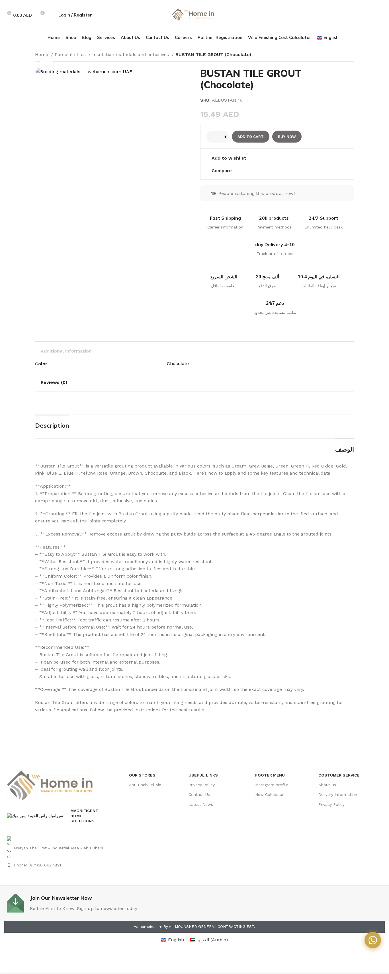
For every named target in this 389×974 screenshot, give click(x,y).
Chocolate (178, 363)
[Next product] (351, 55)
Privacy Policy (202, 785)
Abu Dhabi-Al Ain (145, 785)
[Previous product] (340, 55)
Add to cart (251, 137)
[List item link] (56, 848)
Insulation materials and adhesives (131, 54)
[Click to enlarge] (46, 64)
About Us (327, 785)
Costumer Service (339, 775)
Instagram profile (271, 785)
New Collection (269, 794)
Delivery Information (337, 794)
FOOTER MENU (270, 775)
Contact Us (199, 794)
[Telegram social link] (381, 15)
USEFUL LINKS (203, 775)
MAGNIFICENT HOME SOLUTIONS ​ (84, 815)
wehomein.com (148, 926)
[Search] (51, 15)
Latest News (201, 804)
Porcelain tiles (71, 54)
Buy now (287, 137)
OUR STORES (142, 775)
